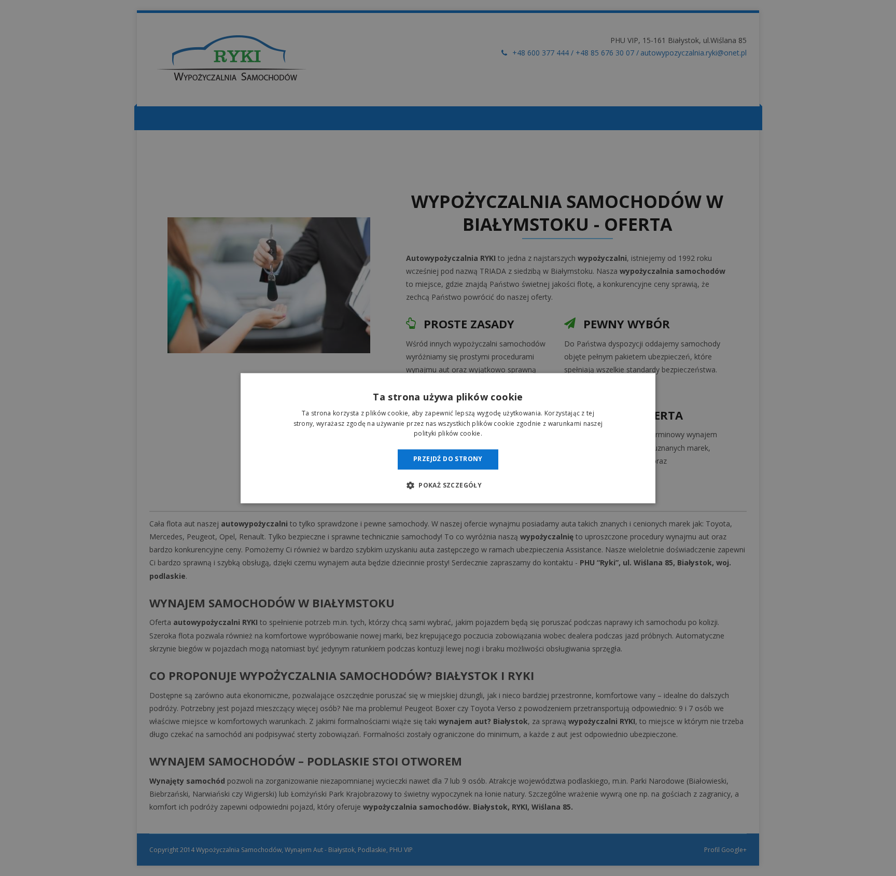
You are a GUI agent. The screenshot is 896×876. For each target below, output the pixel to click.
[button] (448, 485)
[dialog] (448, 438)
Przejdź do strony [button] (448, 459)
